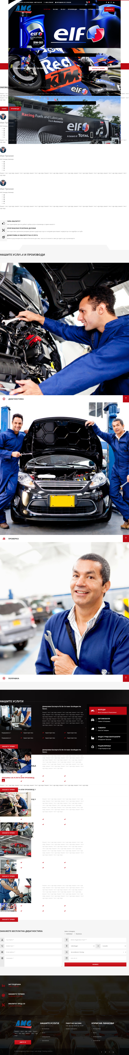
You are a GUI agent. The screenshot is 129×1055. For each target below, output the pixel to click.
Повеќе (10, 312)
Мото (43, 1032)
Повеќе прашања (6, 810)
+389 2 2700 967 (49, 2)
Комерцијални (45, 1036)
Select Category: (69, 931)
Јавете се (23, 1042)
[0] (87, 3)
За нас (55, 9)
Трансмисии (45, 1040)
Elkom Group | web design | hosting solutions (39, 1051)
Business (79, 934)
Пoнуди (83, 9)
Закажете (109, 9)
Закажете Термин (98, 68)
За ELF (63, 9)
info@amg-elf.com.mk (64, 2)
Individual (69, 934)
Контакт (99, 9)
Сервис (91, 9)
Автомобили (45, 1029)
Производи (72, 9)
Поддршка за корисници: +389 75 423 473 (29, 2)
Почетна (47, 9)
